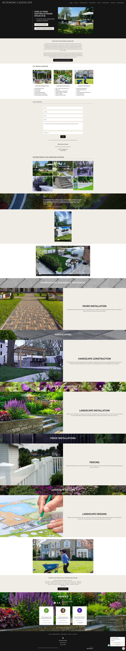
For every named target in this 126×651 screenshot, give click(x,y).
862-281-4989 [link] (63, 150)
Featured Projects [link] (84, 2)
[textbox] (63, 108)
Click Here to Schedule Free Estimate (44, 28)
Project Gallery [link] (92, 2)
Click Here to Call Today (41, 24)
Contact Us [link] (112, 2)
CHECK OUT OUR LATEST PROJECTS (63, 60)
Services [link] (99, 2)
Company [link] (76, 2)
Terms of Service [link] (73, 140)
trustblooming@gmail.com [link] (63, 149)
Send (63, 136)
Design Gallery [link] (105, 2)
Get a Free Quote (63, 588)
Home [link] (71, 2)
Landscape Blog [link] (120, 2)
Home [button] (50, 634)
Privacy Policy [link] (67, 140)
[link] (32, 2)
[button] (123, 648)
